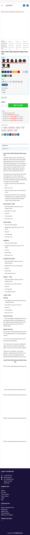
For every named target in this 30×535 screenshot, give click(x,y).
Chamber (5, 127)
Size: (3, 79)
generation (18, 127)
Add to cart (18, 105)
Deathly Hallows (12, 127)
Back (4, 92)
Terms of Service (5, 494)
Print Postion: (5, 88)
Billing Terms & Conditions (7, 515)
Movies (6, 125)
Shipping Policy (4, 511)
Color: (3, 69)
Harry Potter (4, 130)
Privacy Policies (4, 496)
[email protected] (7, 356)
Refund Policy (5, 148)
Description (5, 145)
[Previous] (3, 25)
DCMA (2, 498)
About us (3, 490)
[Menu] (2, 5)
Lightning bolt (10, 130)
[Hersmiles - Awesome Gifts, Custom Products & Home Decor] (13, 5)
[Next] (26, 25)
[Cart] (27, 5)
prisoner (15, 130)
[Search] (24, 5)
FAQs (2, 500)
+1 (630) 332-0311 (8, 475)
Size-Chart (3, 492)
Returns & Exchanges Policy (7, 507)
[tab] (15, 145)
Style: (3, 57)
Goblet (23, 127)
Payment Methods (5, 513)
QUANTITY (3, 102)
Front (4, 90)
